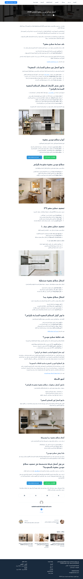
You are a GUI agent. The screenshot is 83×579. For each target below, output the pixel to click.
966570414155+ (75, 571)
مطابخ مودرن (51, 92)
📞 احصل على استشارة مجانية (34, 157)
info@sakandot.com (74, 572)
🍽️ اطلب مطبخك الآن (50, 157)
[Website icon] (41, 509)
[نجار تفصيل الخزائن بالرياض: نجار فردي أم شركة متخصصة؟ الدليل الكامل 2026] (41, 537)
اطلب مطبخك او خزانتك (11, 2)
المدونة (42, 2)
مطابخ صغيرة (47, 74)
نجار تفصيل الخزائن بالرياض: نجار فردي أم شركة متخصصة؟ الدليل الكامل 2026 (41, 544)
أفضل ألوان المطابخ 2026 (53, 331)
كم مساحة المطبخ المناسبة (52, 62)
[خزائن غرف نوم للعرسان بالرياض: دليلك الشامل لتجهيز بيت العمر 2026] (57, 537)
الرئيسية (74, 2)
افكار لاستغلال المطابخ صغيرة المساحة (52, 373)
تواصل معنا (35, 2)
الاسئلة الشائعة (49, 2)
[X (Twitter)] (47, 495)
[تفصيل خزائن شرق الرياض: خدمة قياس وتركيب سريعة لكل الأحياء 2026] (26, 537)
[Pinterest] (35, 495)
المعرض (56, 2)
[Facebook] (58, 495)
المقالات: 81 (41, 512)
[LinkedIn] (24, 495)
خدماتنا (63, 2)
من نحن (69, 2)
